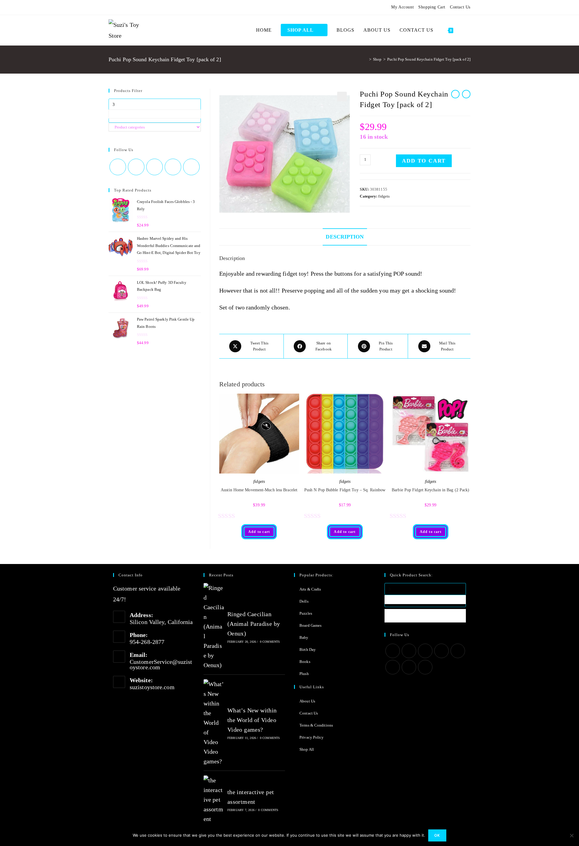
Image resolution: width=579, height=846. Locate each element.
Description (345, 237)
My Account (402, 7)
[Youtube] (146, 7)
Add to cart (424, 161)
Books (304, 661)
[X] (111, 7)
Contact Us (460, 7)
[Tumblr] (139, 7)
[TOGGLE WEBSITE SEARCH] (464, 30)
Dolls (303, 601)
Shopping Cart (431, 7)
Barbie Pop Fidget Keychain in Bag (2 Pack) (430, 490)
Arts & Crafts (310, 589)
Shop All (306, 749)
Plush (304, 673)
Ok (437, 835)
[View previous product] (455, 94)
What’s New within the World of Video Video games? (252, 720)
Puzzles (305, 613)
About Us (307, 701)
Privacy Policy (311, 737)
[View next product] (466, 94)
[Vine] (154, 7)
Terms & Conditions (316, 725)
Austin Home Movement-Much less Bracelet (259, 490)
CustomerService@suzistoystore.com (161, 664)
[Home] (365, 59)
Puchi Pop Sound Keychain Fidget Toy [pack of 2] (428, 59)
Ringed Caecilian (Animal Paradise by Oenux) (253, 624)
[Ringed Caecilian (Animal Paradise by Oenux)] (214, 626)
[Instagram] (132, 7)
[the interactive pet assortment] (214, 799)
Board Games (310, 625)
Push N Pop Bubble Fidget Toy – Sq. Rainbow (344, 490)
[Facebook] (117, 7)
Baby (303, 637)
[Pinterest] (124, 7)
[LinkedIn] (441, 651)
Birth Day (307, 649)
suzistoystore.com (152, 687)
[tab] (345, 237)
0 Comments (270, 641)
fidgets (384, 196)
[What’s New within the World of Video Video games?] (214, 722)
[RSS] (161, 7)
